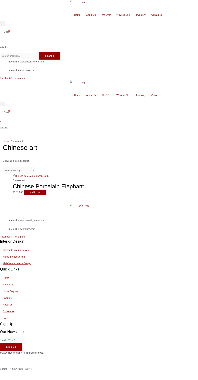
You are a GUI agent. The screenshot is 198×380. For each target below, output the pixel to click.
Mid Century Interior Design (17, 263)
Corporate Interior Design (16, 250)
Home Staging (10, 291)
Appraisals (8, 284)
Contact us (156, 15)
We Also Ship (123, 15)
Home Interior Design (14, 257)
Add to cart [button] (34, 192)
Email (3, 340)
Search (49, 56)
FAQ (5, 318)
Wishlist (4, 47)
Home (77, 15)
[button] (2, 23)
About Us (91, 15)
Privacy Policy (134, 361)
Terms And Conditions (154, 361)
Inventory (141, 15)
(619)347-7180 (16, 66)
